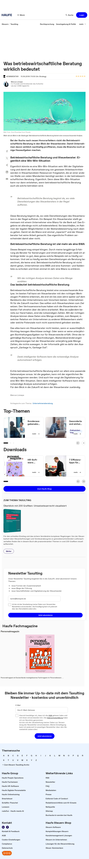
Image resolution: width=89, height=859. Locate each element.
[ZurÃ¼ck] (78, 443)
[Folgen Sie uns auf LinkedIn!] (3, 827)
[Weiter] (84, 443)
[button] (81, 15)
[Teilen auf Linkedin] (7, 172)
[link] (5, 24)
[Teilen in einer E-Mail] (7, 179)
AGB (50, 716)
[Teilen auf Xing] (7, 165)
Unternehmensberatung (43, 403)
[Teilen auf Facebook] (7, 151)
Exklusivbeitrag (75, 431)
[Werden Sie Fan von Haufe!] (7, 827)
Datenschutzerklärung (55, 718)
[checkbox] (9, 604)
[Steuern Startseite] (7, 15)
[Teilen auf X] (7, 158)
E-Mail (18, 705)
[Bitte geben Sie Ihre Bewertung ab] (84, 76)
